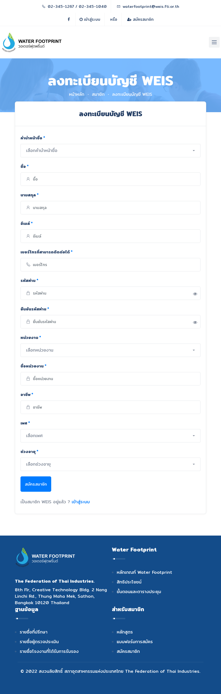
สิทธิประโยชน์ (129, 582)
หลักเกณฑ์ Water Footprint (144, 572)
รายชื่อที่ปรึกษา (33, 632)
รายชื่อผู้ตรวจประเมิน (39, 641)
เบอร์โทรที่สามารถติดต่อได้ (46, 252)
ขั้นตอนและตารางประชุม (139, 591)
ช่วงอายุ (29, 451)
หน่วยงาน (30, 337)
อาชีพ (26, 394)
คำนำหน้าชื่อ (32, 138)
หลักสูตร (125, 632)
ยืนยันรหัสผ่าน (34, 309)
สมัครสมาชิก (143, 19)
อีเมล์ (26, 223)
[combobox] (110, 150)
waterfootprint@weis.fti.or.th (151, 6)
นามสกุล (29, 195)
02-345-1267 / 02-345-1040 (77, 6)
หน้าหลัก (76, 94)
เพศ (25, 423)
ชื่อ (24, 166)
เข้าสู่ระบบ (91, 19)
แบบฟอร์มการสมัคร (135, 641)
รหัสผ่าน (29, 280)
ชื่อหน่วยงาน (33, 366)
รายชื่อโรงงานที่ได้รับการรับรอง (49, 651)
